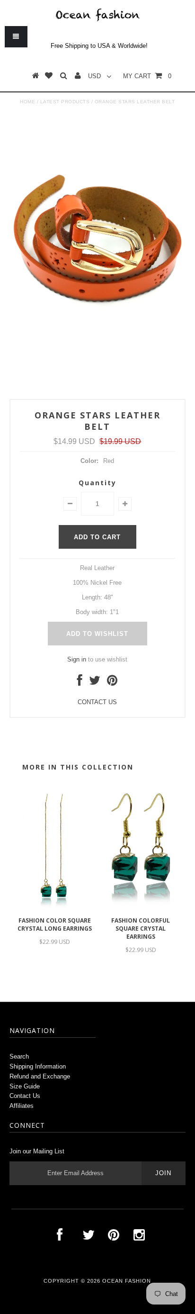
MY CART (147, 76)
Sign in (76, 659)
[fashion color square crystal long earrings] (54, 907)
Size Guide (24, 1086)
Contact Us (24, 1095)
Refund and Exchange (39, 1076)
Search (19, 1056)
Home (27, 101)
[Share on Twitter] (94, 682)
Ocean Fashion (126, 1281)
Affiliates (21, 1105)
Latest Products (65, 101)
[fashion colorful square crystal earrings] (140, 907)
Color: (89, 460)
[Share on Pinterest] (112, 682)
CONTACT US (97, 702)
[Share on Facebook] (79, 682)
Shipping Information (37, 1066)
